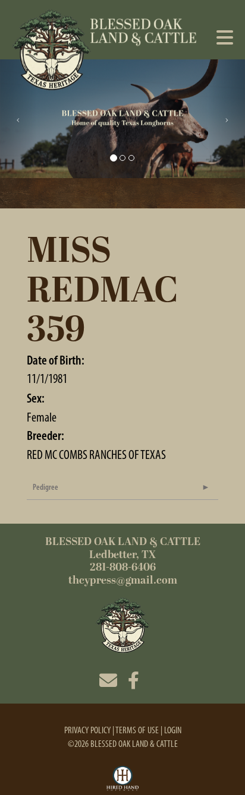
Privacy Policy (87, 730)
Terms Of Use (137, 730)
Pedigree (45, 487)
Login (172, 730)
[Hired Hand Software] (122, 779)
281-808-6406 (123, 567)
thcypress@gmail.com (122, 580)
